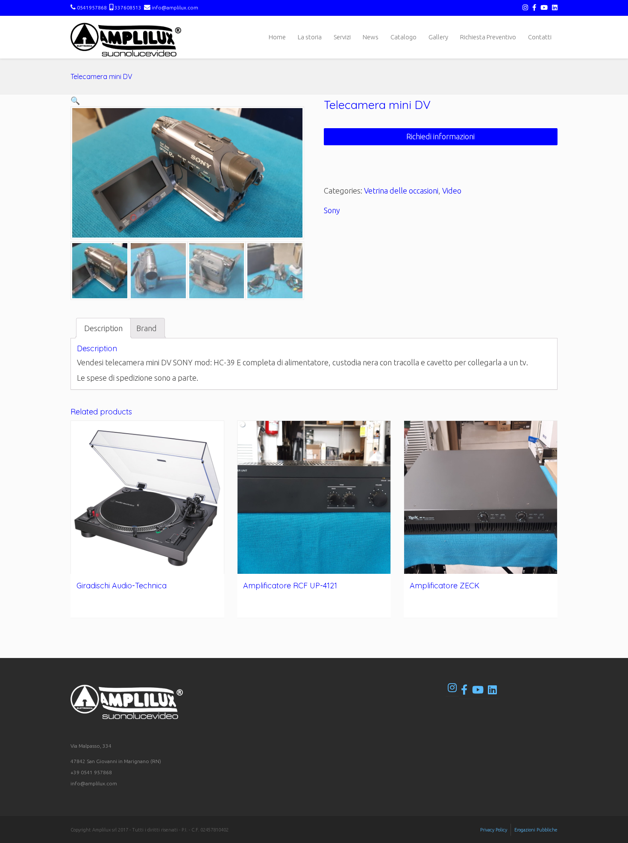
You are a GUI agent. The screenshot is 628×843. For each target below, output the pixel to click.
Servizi (342, 37)
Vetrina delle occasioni (401, 190)
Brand (146, 328)
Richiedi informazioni (440, 136)
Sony (332, 210)
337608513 (127, 7)
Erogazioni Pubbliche (536, 829)
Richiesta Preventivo (488, 37)
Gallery (438, 37)
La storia (310, 37)
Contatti (540, 37)
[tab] (103, 328)
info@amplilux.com (174, 7)
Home (277, 37)
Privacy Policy (493, 829)
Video (451, 190)
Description (103, 328)
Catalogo (403, 37)
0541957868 (92, 7)
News (371, 37)
